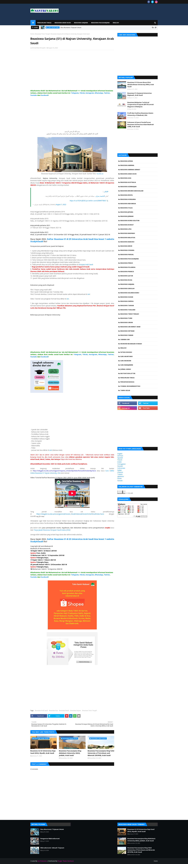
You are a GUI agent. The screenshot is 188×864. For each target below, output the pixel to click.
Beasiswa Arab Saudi (41, 710)
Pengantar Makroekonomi (50, 838)
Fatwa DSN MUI (126, 352)
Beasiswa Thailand (127, 310)
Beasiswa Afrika (126, 161)
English (123, 348)
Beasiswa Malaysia (127, 237)
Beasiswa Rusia (126, 280)
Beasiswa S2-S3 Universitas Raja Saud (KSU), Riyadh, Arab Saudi (42, 752)
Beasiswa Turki (126, 318)
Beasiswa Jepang (126, 212)
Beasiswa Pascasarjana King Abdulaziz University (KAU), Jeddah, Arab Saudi (70, 753)
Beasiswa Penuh (64, 710)
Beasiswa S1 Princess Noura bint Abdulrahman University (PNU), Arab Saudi (140, 84)
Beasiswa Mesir (126, 246)
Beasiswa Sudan (126, 297)
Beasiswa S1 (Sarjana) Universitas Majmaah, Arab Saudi (139, 94)
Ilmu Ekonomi (125, 361)
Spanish (120, 458)
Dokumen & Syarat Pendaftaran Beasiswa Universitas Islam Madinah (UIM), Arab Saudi (140, 124)
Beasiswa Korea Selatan (129, 220)
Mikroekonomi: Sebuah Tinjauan (52, 848)
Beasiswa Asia (53, 710)
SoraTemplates (42, 861)
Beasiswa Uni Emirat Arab (130, 327)
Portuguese (121, 464)
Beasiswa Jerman (126, 216)
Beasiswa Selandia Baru (129, 293)
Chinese (120, 472)
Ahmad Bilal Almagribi (39, 48)
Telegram (75, 93)
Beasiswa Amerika (127, 165)
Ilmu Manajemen (126, 365)
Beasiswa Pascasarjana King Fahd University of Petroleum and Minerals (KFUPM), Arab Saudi (101, 753)
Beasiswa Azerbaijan (128, 187)
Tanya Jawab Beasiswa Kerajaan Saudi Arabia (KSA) (52, 530)
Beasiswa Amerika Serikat (130, 170)
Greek (119, 478)
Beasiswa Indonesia (128, 204)
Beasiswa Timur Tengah (42, 34)
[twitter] (152, 1)
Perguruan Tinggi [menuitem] (44, 23)
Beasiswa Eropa (126, 195)
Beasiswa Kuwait (127, 225)
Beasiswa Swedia (126, 301)
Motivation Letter (127, 373)
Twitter (107, 93)
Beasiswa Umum (126, 322)
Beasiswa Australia (128, 182)
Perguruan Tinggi (127, 378)
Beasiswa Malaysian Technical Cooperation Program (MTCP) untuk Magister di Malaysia (140, 104)
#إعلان (106, 191)
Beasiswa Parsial (127, 254)
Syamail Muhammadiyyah (130, 386)
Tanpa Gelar (125, 390)
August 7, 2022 (61, 204)
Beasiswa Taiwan (127, 305)
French (119, 460)
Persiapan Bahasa (127, 382)
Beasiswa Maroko (127, 242)
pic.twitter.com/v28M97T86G (96, 201)
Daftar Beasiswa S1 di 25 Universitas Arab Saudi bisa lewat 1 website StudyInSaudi (72, 240)
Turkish (120, 474)
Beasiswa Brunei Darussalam (131, 191)
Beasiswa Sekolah (127, 288)
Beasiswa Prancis (127, 271)
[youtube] (148, 408)
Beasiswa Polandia (127, 267)
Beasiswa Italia (126, 208)
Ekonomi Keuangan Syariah (131, 344)
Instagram (90, 93)
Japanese (120, 476)
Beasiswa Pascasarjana (129, 259)
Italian (119, 470)
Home (32, 34)
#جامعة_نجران (100, 196)
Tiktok (82, 93)
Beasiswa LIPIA (125, 229)
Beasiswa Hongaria (128, 199)
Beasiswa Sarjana (75, 710)
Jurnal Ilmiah (125, 369)
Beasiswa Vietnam (127, 331)
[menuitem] (33, 22)
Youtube (33, 95)
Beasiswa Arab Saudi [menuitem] (63, 23)
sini (88, 294)
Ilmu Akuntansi (126, 356)
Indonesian (121, 468)
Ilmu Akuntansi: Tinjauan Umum (71, 27)
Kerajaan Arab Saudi (86, 264)
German (120, 456)
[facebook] (148, 1)
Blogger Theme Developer (65, 861)
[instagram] (156, 1)
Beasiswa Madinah (127, 233)
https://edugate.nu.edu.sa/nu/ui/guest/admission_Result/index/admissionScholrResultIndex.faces (70, 514)
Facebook (44, 95)
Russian (120, 466)
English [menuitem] (116, 23)
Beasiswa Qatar (126, 276)
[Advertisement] (72, 72)
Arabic (119, 462)
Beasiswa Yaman (126, 335)
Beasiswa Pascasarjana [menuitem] (100, 23)
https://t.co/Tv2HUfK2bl (78, 201)
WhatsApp (99, 93)
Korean (120, 480)
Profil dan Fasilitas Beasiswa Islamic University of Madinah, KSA (140, 114)
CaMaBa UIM (125, 339)
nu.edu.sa (100, 174)
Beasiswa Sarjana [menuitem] (81, 23)
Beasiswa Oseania (127, 250)
